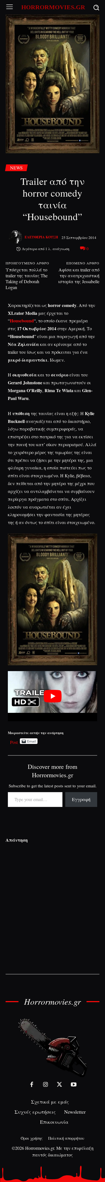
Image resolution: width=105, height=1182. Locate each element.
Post (14, 741)
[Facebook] (32, 1085)
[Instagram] (46, 1085)
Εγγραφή (81, 799)
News (16, 168)
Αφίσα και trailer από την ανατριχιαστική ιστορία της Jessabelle (78, 275)
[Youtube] (74, 1085)
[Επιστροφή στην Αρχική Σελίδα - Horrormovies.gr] (53, 1047)
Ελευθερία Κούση (41, 237)
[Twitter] (60, 1085)
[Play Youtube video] (52, 696)
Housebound (22, 320)
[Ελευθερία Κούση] (16, 237)
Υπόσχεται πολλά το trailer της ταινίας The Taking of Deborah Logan (27, 278)
